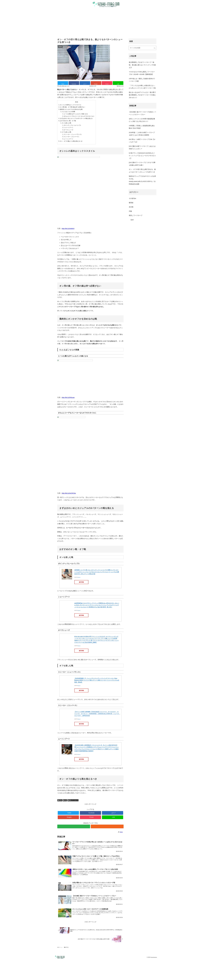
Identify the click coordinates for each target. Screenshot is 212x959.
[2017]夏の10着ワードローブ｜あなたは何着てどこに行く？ (142, 147)
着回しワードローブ (73, 800)
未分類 (131, 207)
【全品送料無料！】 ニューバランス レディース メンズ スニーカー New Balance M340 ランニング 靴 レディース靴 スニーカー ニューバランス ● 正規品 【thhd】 (96, 680)
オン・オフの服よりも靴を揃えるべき (71, 141)
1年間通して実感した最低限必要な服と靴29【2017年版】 (142, 127)
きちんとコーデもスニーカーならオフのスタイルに (79, 116)
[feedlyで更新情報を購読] (73, 826)
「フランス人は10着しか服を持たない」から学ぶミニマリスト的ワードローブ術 (142, 87)
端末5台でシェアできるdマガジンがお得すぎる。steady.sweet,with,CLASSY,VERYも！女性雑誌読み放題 (142, 180)
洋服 (65, 800)
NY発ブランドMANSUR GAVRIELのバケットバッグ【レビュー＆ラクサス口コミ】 (142, 155)
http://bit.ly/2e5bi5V (68, 228)
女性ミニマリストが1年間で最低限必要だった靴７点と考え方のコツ (142, 120)
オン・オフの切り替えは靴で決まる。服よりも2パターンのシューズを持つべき (142, 171)
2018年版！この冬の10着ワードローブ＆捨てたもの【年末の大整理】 (142, 134)
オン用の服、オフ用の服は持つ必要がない (72, 107)
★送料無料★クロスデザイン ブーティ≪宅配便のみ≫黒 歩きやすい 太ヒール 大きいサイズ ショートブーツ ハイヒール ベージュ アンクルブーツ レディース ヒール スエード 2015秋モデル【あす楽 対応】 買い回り (96, 605)
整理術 (60, 800)
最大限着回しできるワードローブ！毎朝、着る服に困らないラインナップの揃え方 (142, 64)
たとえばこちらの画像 (68, 111)
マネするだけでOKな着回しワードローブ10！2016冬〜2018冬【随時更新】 (142, 73)
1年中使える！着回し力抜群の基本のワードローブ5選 (142, 80)
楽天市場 (81, 582)
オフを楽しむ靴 (66, 132)
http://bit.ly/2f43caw (68, 397)
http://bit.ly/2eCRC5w (69, 493)
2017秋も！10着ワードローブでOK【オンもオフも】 (142, 141)
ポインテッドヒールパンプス (72, 125)
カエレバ (79, 577)
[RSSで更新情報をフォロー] (107, 826)
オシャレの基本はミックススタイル (70, 104)
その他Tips (132, 198)
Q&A (132, 220)
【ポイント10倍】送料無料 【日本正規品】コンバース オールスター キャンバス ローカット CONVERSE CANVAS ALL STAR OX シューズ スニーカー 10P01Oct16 (97, 713)
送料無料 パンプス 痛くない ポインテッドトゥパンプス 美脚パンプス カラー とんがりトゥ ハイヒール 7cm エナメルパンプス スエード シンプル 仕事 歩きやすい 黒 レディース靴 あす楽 (96, 572)
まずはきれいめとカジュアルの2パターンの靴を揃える (76, 118)
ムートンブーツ (68, 139)
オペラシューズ (68, 130)
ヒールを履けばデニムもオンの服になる (76, 114)
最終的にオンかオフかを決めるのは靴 (71, 109)
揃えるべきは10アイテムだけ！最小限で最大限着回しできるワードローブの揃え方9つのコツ (142, 95)
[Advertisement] (106, 21)
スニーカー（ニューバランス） (73, 134)
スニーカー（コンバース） (72, 136)
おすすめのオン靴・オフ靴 (68, 120)
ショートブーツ (68, 127)
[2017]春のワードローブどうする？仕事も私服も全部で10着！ (142, 164)
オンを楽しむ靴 (66, 123)
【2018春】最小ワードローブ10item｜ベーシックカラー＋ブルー (142, 113)
